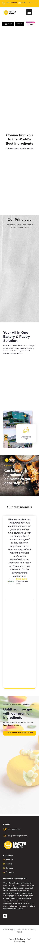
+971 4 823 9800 (11, 3)
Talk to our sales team (19, 733)
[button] (29, 12)
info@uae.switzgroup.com (29, 3)
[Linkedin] (5, 916)
